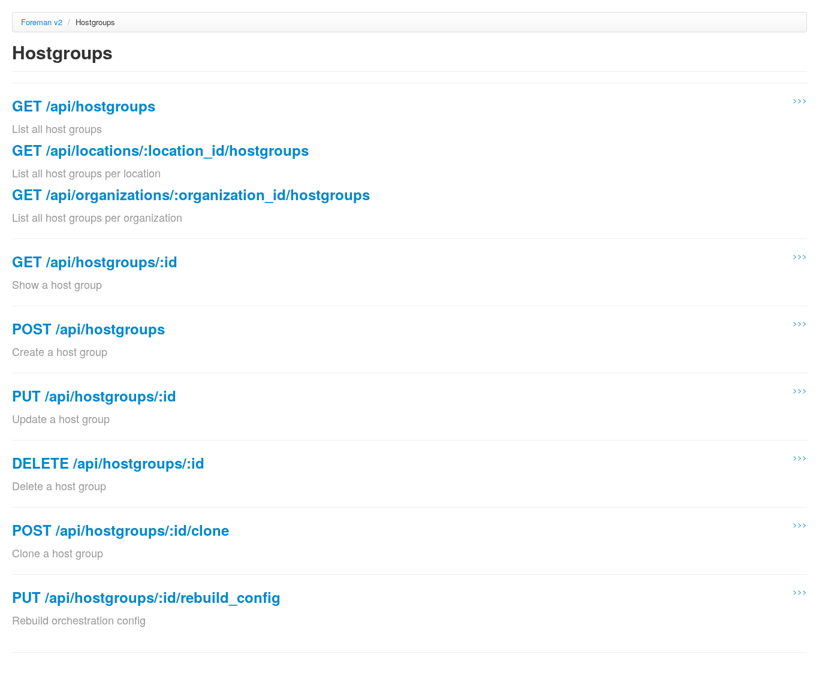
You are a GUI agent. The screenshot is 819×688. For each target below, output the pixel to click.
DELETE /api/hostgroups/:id (108, 462)
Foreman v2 (41, 22)
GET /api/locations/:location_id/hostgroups (160, 150)
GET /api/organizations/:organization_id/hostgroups (191, 194)
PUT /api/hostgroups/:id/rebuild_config (146, 597)
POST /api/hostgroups (88, 328)
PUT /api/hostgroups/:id (94, 395)
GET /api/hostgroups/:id (94, 261)
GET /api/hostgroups (83, 105)
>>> (800, 99)
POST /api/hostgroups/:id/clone (120, 530)
